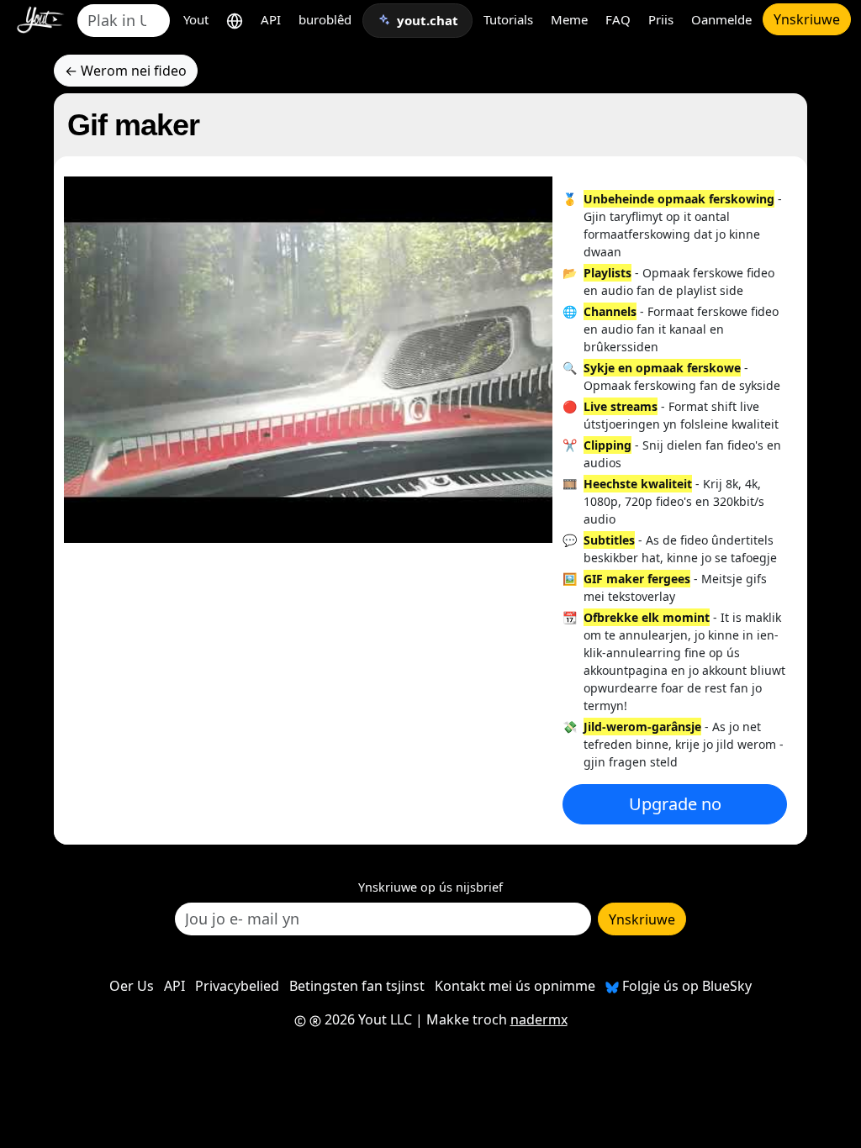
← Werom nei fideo (126, 70)
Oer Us (131, 986)
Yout (196, 19)
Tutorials (508, 19)
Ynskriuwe (807, 19)
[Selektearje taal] (234, 19)
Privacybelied (237, 986)
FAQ (618, 19)
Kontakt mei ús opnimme (515, 986)
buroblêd (324, 19)
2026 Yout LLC (366, 1019)
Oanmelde (721, 19)
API (271, 19)
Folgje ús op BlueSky (685, 986)
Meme (569, 19)
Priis (660, 19)
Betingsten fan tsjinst (357, 986)
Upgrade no (675, 804)
